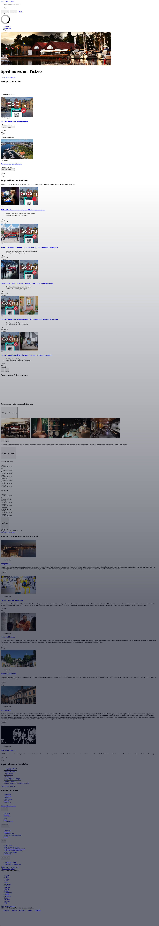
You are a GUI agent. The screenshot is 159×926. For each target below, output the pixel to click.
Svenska (7, 901)
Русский (7, 899)
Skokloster (7, 802)
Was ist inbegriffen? (6, 127)
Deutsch (6, 882)
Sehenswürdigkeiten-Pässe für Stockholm (16, 783)
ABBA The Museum (10, 768)
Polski (6, 898)
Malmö (6, 797)
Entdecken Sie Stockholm (8, 786)
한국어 (6, 889)
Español (6, 886)
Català (6, 877)
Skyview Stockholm (10, 771)
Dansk (6, 881)
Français (7, 887)
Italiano (6, 891)
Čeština (6, 879)
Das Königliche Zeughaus (12, 778)
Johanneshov (8, 799)
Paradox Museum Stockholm (12, 780)
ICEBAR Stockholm (10, 770)
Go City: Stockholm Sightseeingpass (14, 121)
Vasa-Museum (8, 773)
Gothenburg (7, 796)
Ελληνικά (7, 884)
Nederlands (8, 892)
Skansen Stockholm (10, 781)
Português (7, 896)
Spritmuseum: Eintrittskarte (11, 164)
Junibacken (7, 776)
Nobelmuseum (8, 775)
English (6, 876)
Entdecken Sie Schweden (8, 806)
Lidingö (6, 801)
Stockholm (7, 794)
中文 (5, 903)
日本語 (6, 894)
